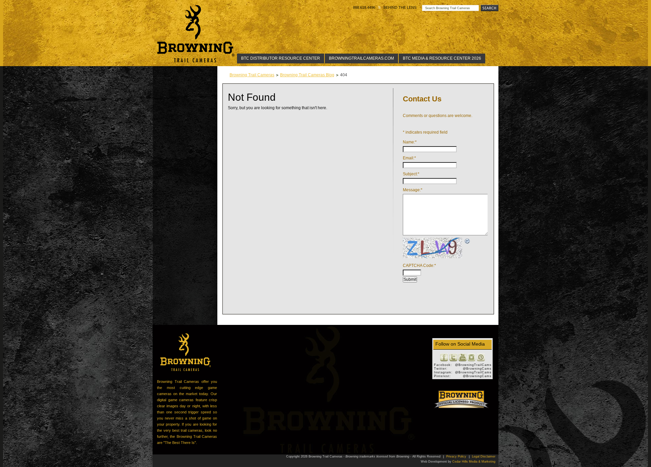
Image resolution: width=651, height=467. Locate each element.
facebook (444, 357)
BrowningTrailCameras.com (361, 58)
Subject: (411, 174)
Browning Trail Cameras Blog (307, 75)
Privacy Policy (456, 456)
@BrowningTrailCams (473, 365)
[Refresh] (467, 240)
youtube (462, 357)
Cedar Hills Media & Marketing (473, 461)
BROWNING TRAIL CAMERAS (185, 352)
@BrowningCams (477, 368)
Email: (409, 158)
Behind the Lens (399, 7)
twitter (453, 357)
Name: (410, 142)
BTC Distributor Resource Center (280, 58)
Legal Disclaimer (483, 456)
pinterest (481, 357)
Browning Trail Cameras (196, 34)
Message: (412, 190)
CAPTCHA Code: (419, 265)
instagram (472, 357)
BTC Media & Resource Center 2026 (442, 58)
